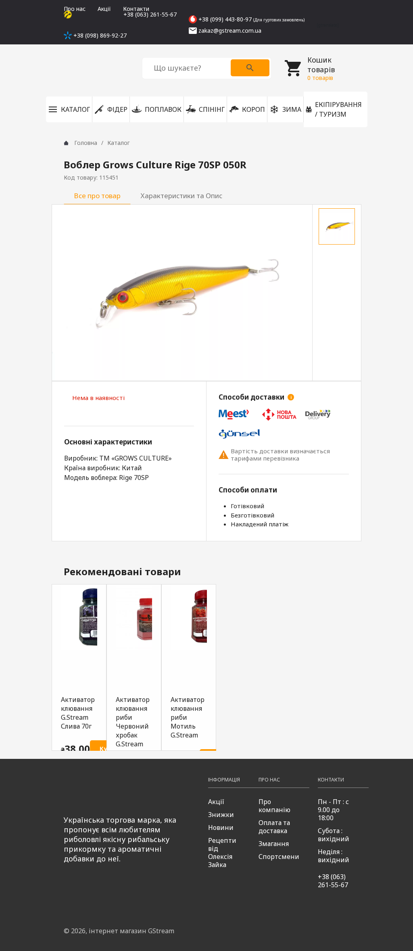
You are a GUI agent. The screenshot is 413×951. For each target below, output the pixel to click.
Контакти (136, 9)
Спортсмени (279, 857)
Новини (221, 827)
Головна (85, 143)
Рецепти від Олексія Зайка (222, 852)
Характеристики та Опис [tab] (181, 195)
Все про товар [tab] (97, 195)
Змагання (274, 844)
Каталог (118, 143)
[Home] (66, 142)
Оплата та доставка (274, 827)
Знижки (221, 815)
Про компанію (274, 806)
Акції (104, 9)
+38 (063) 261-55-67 (333, 881)
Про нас (75, 9)
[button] (69, 109)
